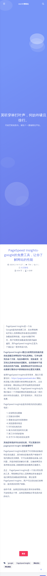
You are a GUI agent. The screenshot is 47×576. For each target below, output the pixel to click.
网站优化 (36, 563)
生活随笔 (24, 267)
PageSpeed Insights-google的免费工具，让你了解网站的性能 (23, 255)
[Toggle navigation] (43, 4)
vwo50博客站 (23, 4)
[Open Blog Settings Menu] (41, 569)
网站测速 (8, 567)
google (10, 563)
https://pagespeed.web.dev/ (23, 378)
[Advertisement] (23, 299)
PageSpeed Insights (23, 563)
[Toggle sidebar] (4, 4)
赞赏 (23, 553)
